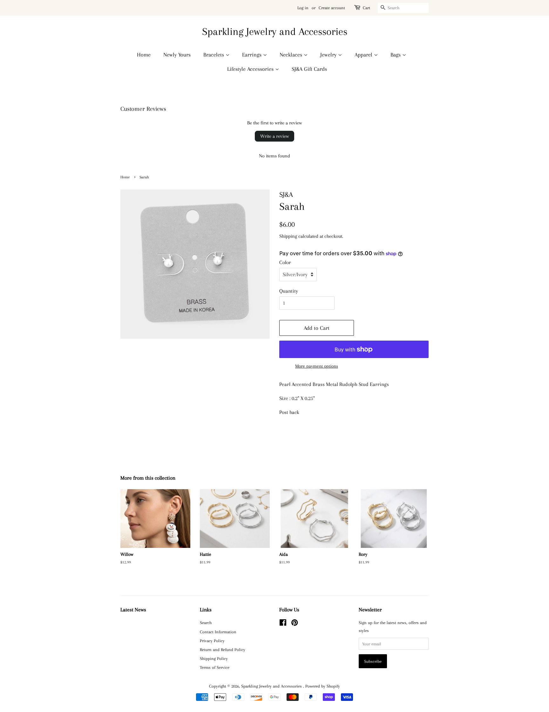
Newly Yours (177, 54)
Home (144, 54)
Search (206, 622)
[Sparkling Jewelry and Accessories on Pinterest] (294, 623)
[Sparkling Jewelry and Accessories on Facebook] (283, 623)
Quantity (288, 291)
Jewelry (329, 54)
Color (285, 262)
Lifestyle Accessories (251, 69)
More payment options (316, 366)
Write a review (274, 136)
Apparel (364, 54)
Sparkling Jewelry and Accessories (274, 31)
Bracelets (214, 54)
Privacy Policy (212, 640)
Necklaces (292, 54)
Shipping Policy (214, 658)
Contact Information (218, 631)
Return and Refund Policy (222, 649)
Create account (332, 7)
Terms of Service (214, 667)
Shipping (288, 236)
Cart (366, 7)
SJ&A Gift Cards (309, 69)
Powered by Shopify (322, 686)
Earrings (252, 54)
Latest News (133, 610)
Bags (396, 54)
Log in (302, 7)
